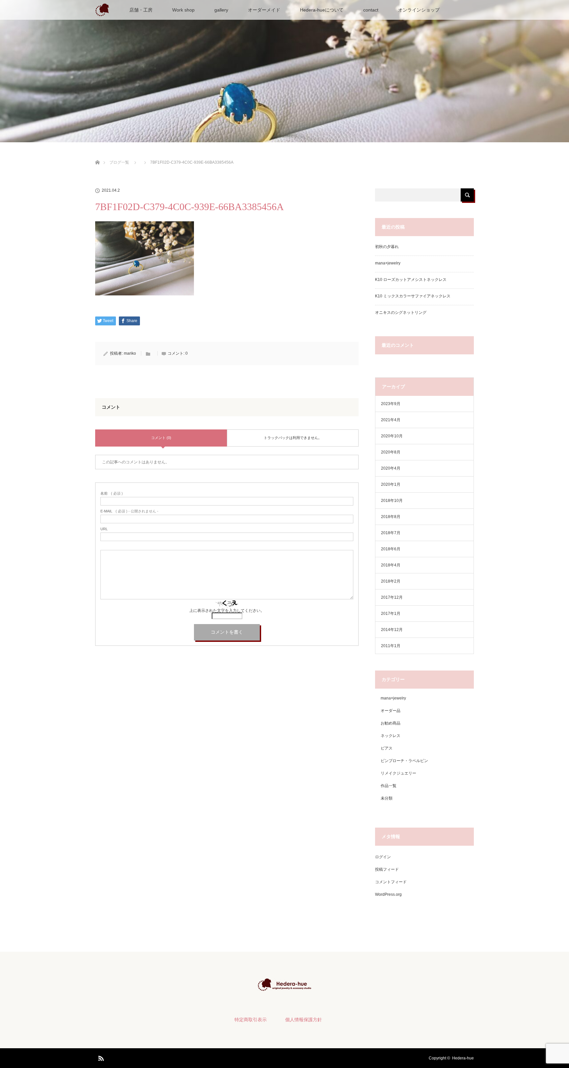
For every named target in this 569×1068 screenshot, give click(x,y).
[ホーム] (97, 154)
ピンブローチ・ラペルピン (404, 760)
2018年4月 (390, 565)
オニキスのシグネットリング (400, 312)
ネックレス (390, 735)
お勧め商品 (390, 723)
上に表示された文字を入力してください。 (226, 610)
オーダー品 (390, 710)
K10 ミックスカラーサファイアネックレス (412, 296)
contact (370, 10)
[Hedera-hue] (284, 986)
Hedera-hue (463, 1058)
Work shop (183, 10)
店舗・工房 (140, 10)
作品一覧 (388, 785)
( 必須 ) (111, 493)
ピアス (387, 748)
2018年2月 (390, 581)
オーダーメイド (264, 10)
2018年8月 (390, 516)
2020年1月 (390, 484)
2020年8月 (390, 452)
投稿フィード (387, 869)
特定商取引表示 (250, 1019)
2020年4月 (390, 468)
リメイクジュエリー (398, 773)
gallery (221, 10)
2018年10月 (392, 500)
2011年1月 (390, 646)
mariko (130, 353)
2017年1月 (390, 613)
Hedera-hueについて (321, 10)
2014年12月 (392, 629)
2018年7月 (390, 533)
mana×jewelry (387, 263)
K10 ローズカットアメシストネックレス (411, 279)
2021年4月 (390, 420)
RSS (100, 1057)
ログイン (383, 857)
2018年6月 (390, 549)
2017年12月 (392, 597)
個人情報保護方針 (303, 1019)
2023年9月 (390, 403)
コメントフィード (391, 882)
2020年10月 (392, 436)
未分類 (387, 798)
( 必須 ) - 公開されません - (129, 511)
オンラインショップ (419, 10)
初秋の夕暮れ (387, 246)
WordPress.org (388, 894)
